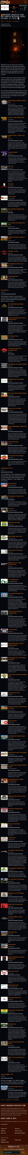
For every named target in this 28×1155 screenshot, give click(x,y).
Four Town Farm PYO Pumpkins (16, 879)
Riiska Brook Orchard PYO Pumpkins (17, 752)
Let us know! (4, 1124)
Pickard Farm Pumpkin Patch (15, 808)
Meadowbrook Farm (13, 985)
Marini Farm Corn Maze (14, 522)
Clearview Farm (12, 1024)
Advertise (3, 1140)
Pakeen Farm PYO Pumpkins (15, 550)
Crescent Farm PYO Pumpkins (16, 455)
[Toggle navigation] (25, 2)
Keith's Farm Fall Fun (13, 971)
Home (2, 21)
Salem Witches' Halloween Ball (16, 209)
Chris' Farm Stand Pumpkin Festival (17, 393)
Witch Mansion (5, 290)
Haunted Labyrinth (12, 152)
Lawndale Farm (12, 837)
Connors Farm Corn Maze (14, 408)
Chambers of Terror (13, 251)
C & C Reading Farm (13, 579)
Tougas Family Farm (13, 276)
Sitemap (3, 1130)
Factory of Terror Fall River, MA (16, 117)
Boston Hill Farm (12, 483)
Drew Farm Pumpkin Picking (15, 1086)
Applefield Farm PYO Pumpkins (16, 379)
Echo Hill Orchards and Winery (15, 304)
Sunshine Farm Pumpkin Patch (16, 1010)
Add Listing (18, 1140)
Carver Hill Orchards (13, 441)
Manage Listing (5, 1142)
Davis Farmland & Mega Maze (15, 593)
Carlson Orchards (12, 629)
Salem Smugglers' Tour (7, 1074)
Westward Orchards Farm (14, 997)
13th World (10, 184)
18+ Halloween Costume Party (16, 496)
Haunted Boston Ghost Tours (15, 263)
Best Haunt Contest (20, 1133)
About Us (17, 1128)
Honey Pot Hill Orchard (14, 824)
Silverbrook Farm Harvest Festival (16, 796)
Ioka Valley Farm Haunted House (16, 736)
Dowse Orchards (12, 720)
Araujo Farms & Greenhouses (15, 904)
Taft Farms (11, 508)
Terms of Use (18, 1130)
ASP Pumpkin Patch (13, 336)
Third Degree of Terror (7, 468)
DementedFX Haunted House (15, 850)
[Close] (26, 1146)
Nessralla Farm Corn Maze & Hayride (17, 364)
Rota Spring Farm (12, 932)
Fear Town (10, 166)
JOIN (22, 1152)
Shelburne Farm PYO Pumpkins (16, 893)
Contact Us (4, 1128)
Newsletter (16, 21)
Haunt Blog (8, 21)
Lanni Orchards (12, 196)
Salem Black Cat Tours (14, 692)
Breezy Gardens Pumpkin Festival (16, 868)
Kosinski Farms (12, 944)
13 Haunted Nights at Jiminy (15, 916)
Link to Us (3, 1133)
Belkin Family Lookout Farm (15, 536)
